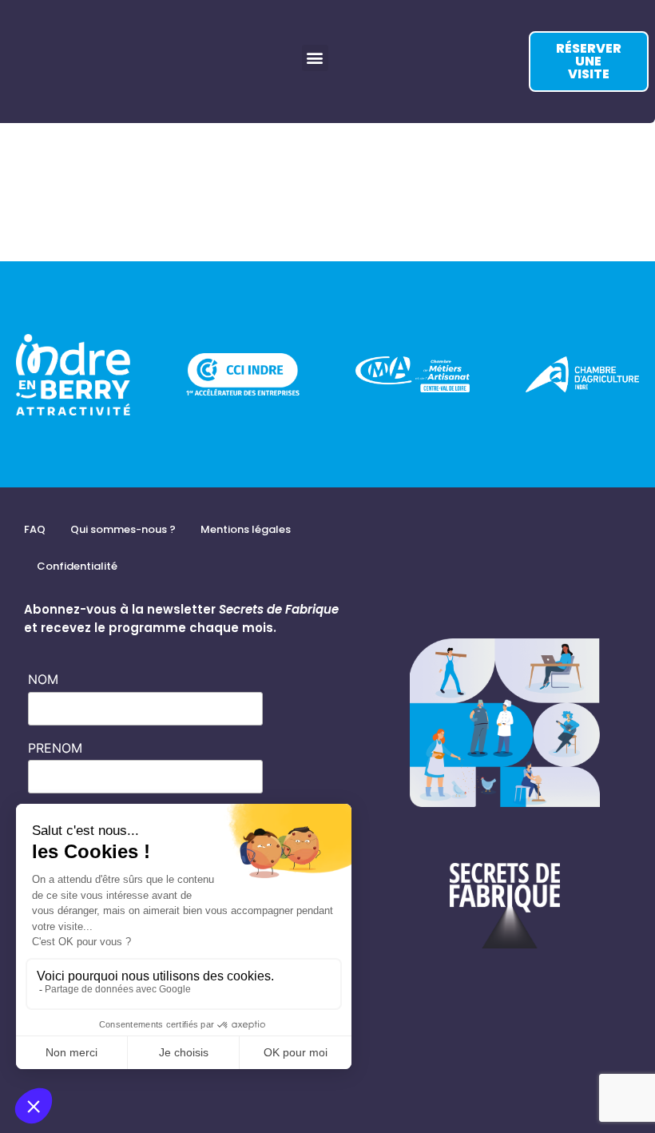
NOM (43, 679)
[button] (315, 58)
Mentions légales (245, 529)
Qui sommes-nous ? (123, 529)
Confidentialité (77, 566)
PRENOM (55, 747)
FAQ (35, 529)
